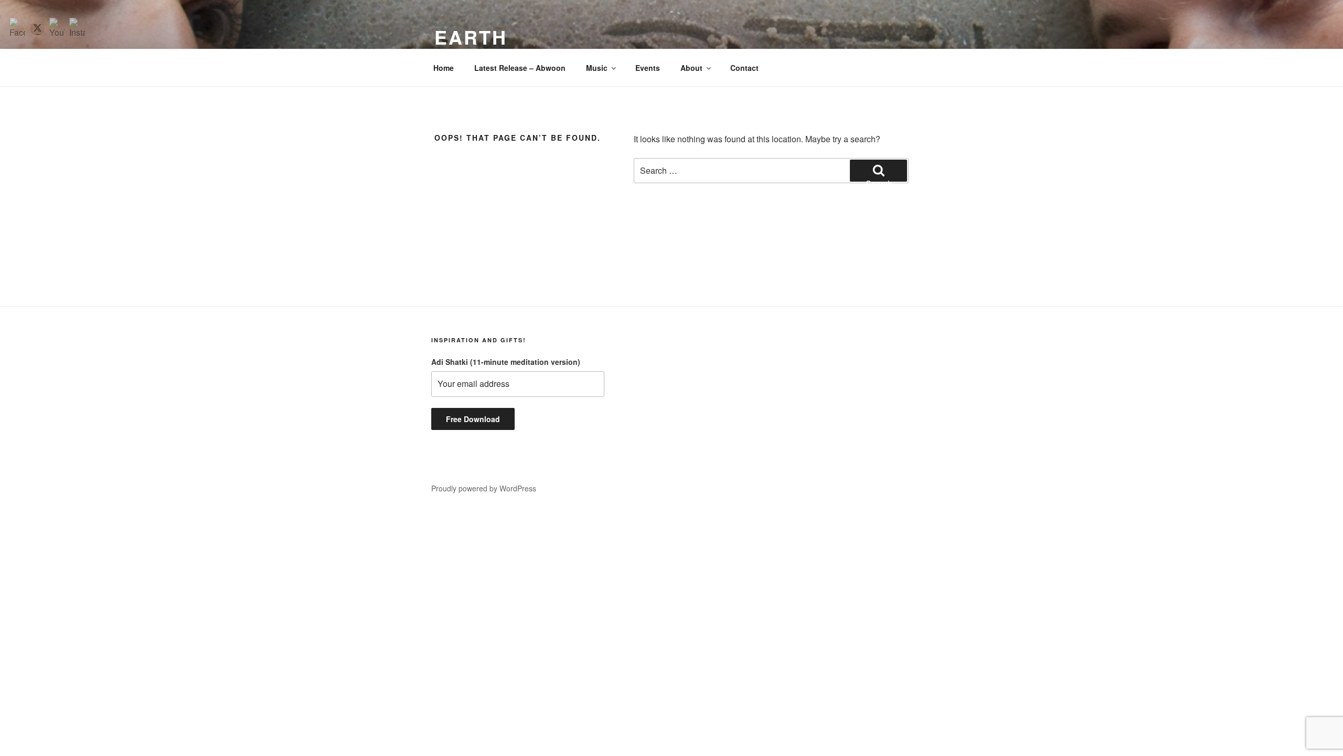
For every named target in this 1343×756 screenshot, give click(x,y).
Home (443, 67)
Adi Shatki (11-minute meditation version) (505, 361)
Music (596, 67)
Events (647, 67)
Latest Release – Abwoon (520, 67)
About (691, 67)
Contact (744, 67)
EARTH (470, 36)
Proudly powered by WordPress (483, 488)
